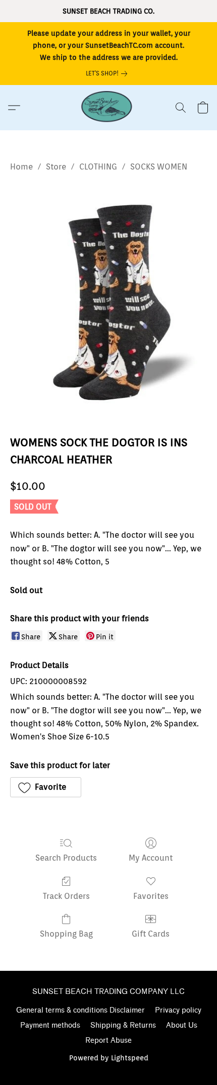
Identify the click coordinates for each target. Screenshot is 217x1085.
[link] (108, 73)
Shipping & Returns (123, 1025)
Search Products (66, 858)
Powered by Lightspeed (108, 1058)
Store (56, 167)
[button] (108, 107)
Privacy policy (178, 1010)
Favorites (151, 896)
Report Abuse (108, 1040)
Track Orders (66, 896)
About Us (181, 1025)
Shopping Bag (66, 934)
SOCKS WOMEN (158, 167)
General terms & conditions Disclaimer (80, 1010)
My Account (151, 858)
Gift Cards (151, 934)
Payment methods (50, 1025)
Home (21, 167)
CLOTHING (98, 167)
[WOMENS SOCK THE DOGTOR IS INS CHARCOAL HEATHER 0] (108, 301)
